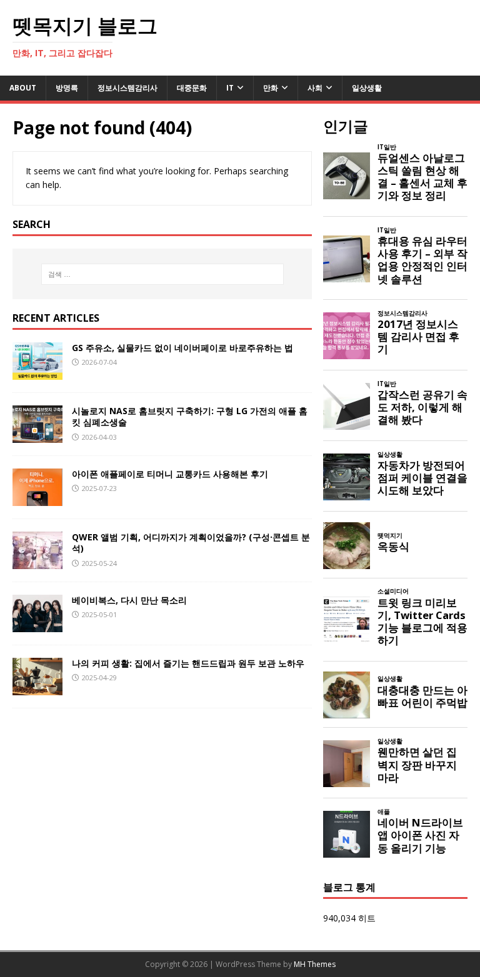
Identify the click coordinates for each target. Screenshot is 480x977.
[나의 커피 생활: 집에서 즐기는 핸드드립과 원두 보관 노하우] (37, 688)
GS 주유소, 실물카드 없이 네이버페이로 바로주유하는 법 (182, 348)
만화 (270, 87)
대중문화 (192, 87)
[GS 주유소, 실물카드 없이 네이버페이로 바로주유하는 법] (37, 373)
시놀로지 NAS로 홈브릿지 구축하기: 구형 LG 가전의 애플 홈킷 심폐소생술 (190, 416)
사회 (315, 87)
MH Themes (315, 964)
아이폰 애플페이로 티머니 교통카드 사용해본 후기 (170, 474)
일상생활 (367, 87)
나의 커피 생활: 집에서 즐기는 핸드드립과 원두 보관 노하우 (188, 663)
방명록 (67, 87)
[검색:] (162, 274)
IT (230, 87)
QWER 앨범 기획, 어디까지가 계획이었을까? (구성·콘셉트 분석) (191, 542)
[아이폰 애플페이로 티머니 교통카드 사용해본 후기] (37, 499)
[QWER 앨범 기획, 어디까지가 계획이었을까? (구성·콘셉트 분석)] (37, 562)
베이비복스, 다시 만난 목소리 (129, 600)
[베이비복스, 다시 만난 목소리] (37, 625)
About (22, 87)
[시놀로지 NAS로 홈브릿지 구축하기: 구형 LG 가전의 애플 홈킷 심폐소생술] (37, 436)
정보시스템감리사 (128, 87)
